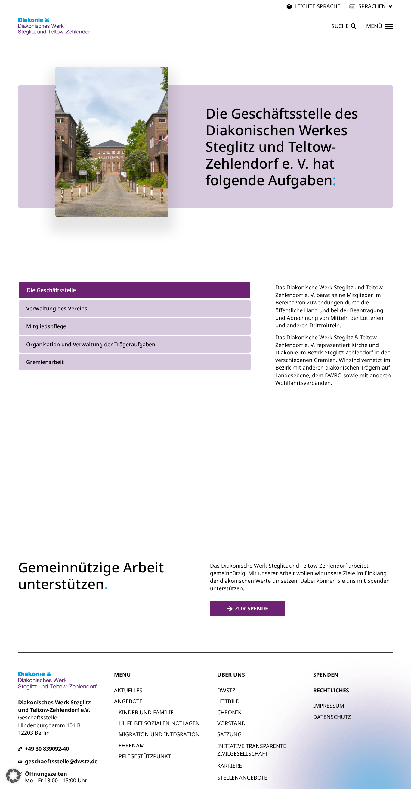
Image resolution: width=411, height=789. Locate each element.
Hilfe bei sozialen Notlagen (159, 723)
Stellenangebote (242, 777)
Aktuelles (128, 690)
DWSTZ (226, 690)
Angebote (128, 701)
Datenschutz (332, 716)
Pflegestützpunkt (145, 756)
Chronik (229, 712)
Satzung (229, 734)
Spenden (325, 674)
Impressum (328, 705)
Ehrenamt (133, 745)
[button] (371, 6)
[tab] (135, 290)
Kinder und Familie (146, 712)
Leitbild (228, 701)
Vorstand (231, 723)
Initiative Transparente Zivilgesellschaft (251, 749)
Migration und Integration (159, 734)
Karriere (229, 765)
